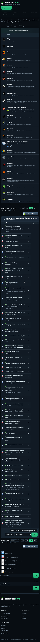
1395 (8, 210)
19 (28, 390)
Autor (7, 223)
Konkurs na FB (10, 257)
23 (28, 325)
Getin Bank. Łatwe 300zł (13, 415)
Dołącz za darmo (6, 7)
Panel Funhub (10, 336)
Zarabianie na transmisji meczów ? (15, 398)
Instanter (10, 65)
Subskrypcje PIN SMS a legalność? (15, 381)
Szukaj (24, 12)
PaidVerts (10, 178)
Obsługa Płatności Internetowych (17, 141)
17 (28, 306)
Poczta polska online (12, 444)
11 (28, 523)
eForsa (9, 58)
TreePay (9, 122)
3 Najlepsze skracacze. (12, 245)
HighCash (10, 172)
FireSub (9, 71)
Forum (5, 12)
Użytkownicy (34, 12)
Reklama (15, 14)
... (6, 433)
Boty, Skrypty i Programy (28, 168)
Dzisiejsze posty (5, 613)
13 (28, 399)
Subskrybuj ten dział (31, 218)
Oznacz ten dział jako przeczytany (15, 218)
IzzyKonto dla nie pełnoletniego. (15, 427)
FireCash (10, 129)
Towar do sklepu (10, 351)
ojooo (7, 371)
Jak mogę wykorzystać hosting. (15, 251)
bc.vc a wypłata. (10, 282)
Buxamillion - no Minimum (13, 499)
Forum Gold (5, 14)
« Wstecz (13, 208)
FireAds (9, 99)
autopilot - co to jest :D (12, 235)
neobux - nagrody (11, 510)
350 (35, 208)
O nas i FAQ (24, 613)
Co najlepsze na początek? (13, 312)
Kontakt (23, 616)
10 (28, 346)
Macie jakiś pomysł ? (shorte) (14, 297)
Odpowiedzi (35, 223)
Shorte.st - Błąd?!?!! (11, 324)
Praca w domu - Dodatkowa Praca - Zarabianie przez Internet (19, 20)
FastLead (10, 135)
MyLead (9, 84)
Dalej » (13, 210)
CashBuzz (10, 192)
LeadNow (10, 115)
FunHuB (8, 241)
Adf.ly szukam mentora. (12, 357)
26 (28, 382)
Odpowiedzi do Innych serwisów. (17, 107)
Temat (3, 223)
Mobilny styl (4, 630)
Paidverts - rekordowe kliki (13, 288)
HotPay (9, 146)
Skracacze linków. (11, 263)
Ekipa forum (4, 618)
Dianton (20, 452)
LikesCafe (9, 516)
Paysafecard (9, 340)
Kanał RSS (3, 625)
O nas (24, 14)
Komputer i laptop (11, 318)
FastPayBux (9, 480)
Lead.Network (11, 93)
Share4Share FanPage (12, 276)
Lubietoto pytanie (11, 363)
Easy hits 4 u (9, 367)
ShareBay (10, 163)
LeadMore (10, 78)
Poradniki (15, 12)
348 (27, 208)
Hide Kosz (10, 46)
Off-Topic (4, 22)
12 (28, 258)
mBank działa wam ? (11, 466)
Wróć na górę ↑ (5, 633)
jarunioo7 (13, 433)
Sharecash (10, 150)
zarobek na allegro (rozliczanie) (15, 375)
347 (23, 208)
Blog (8, 39)
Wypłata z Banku (10, 475)
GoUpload (10, 199)
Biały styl (3, 628)
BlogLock (10, 186)
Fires (8, 52)
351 (3, 210)
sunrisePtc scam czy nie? (13, 493)
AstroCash (10, 157)
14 (28, 270)
